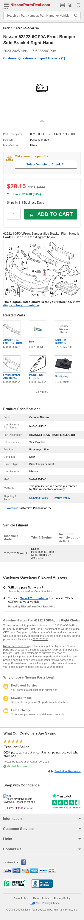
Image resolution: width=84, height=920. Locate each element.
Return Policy (62, 498)
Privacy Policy (62, 898)
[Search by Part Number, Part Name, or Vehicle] (76, 15)
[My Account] (70, 4)
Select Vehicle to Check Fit (45, 164)
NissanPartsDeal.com (16, 646)
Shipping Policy (38, 498)
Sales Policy (21, 898)
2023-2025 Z (40, 639)
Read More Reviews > (67, 771)
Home (6, 28)
